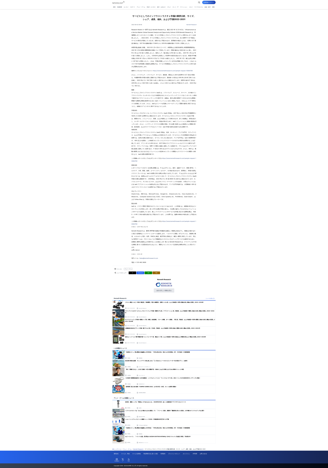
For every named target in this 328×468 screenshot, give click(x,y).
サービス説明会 (136, 453)
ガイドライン (186, 453)
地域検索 (119, 7)
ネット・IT (175, 7)
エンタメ (126, 7)
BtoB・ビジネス (151, 7)
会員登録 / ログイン (209, 2)
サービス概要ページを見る (315, 464)
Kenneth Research (191, 24)
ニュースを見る (209, 298)
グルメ (169, 7)
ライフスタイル (198, 7)
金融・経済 (207, 7)
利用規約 (163, 453)
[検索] (199, 2)
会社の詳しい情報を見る (164, 290)
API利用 (195, 453)
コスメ (191, 7)
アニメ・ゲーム (141, 7)
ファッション (183, 7)
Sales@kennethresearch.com (148, 258)
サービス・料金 (125, 453)
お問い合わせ (203, 453)
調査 (213, 7)
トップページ (117, 449)
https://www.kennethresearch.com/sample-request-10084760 (173, 71)
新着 (114, 7)
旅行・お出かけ (161, 7)
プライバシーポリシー (174, 453)
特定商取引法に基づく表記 (151, 453)
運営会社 (116, 453)
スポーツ (132, 7)
